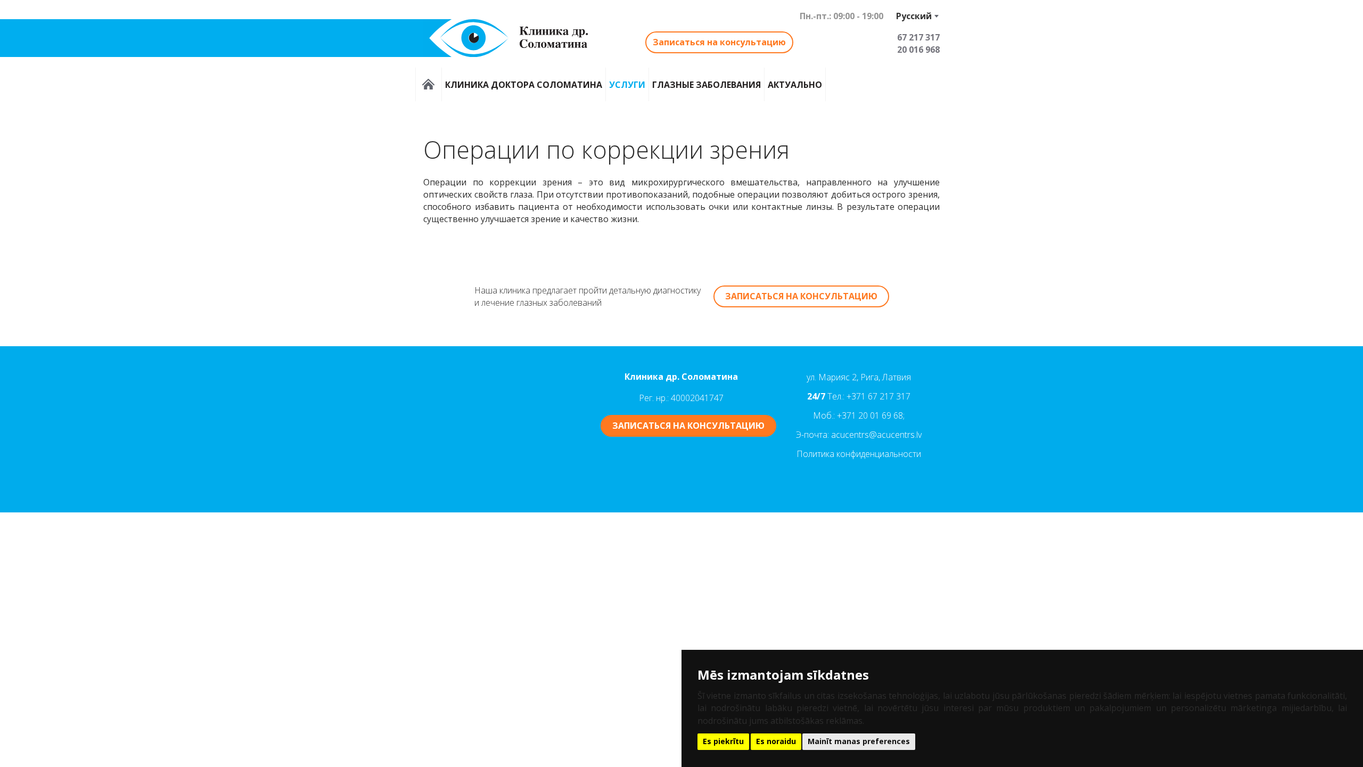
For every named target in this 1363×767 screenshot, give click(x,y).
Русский (914, 16)
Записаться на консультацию (719, 42)
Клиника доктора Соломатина (523, 84)
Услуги (627, 84)
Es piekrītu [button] (723, 741)
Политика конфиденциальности (859, 454)
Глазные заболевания (706, 84)
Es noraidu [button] (776, 741)
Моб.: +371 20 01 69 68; (859, 415)
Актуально (795, 84)
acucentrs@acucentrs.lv (876, 434)
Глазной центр (428, 84)
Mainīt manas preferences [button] (859, 741)
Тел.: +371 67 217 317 (868, 396)
